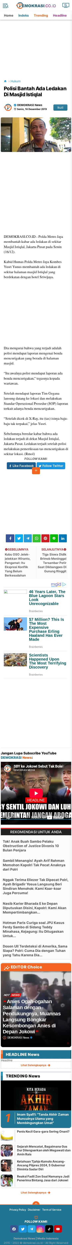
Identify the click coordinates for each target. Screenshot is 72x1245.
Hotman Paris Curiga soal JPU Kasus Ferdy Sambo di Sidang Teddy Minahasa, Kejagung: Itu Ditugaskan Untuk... (33, 929)
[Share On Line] (54, 538)
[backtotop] (36, 1204)
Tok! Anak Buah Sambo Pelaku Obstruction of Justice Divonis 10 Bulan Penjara (31, 845)
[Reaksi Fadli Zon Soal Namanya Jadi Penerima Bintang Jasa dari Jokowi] (7, 1180)
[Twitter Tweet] (19, 538)
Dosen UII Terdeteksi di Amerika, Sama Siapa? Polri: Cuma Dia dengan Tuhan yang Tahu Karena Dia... (35, 950)
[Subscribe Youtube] (58, 1229)
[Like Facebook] (14, 1229)
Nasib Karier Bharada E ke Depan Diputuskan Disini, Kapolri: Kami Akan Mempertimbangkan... (34, 908)
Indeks (23, 15)
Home (8, 15)
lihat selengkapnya (34, 1065)
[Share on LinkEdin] (63, 538)
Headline (60, 15)
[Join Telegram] (32, 1229)
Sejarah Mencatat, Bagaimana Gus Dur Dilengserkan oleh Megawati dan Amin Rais (44, 1150)
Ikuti (60, 107)
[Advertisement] (36, 45)
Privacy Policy (17, 1209)
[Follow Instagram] (40, 1229)
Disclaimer (34, 1209)
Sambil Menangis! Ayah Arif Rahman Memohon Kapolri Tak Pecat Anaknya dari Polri (34, 865)
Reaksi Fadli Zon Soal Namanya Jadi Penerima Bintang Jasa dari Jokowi (43, 1178)
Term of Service (51, 1209)
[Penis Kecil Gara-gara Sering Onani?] (7, 1135)
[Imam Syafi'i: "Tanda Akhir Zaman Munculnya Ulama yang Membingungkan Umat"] (36, 1101)
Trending (41, 15)
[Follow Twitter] (23, 1229)
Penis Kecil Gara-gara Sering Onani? (43, 1131)
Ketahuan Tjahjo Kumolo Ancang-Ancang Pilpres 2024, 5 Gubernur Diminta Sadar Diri (41, 1165)
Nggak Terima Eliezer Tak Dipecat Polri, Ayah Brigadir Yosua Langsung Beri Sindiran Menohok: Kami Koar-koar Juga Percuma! (35, 886)
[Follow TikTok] (49, 1229)
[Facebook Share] (10, 538)
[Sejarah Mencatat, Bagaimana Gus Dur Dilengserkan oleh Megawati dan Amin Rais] (7, 1150)
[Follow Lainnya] (36, 470)
